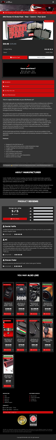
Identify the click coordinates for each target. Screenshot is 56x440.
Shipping (7, 400)
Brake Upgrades (17, 12)
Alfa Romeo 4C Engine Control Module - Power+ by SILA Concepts (8, 304)
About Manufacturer (9, 95)
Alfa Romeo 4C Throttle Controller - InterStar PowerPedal (47, 340)
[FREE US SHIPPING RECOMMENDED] (47, 292)
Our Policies (34, 400)
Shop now (7, 397)
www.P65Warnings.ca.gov (44, 165)
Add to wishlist (41, 57)
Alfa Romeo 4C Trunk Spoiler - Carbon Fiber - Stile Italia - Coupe (8, 340)
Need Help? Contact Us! (10, 412)
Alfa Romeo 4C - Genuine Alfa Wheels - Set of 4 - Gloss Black (34, 304)
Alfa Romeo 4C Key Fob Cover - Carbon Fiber (34, 340)
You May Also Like (9, 90)
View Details (8, 313)
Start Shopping (9, 12)
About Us (7, 399)
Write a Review (15, 218)
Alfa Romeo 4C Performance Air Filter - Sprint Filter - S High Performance (47, 304)
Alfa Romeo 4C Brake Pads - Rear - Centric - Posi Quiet (37, 12)
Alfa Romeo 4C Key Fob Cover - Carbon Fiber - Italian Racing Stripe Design (21, 340)
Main (6, 395)
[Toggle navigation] (53, 2)
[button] (28, 38)
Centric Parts (49, 52)
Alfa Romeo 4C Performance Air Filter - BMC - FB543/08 (8, 376)
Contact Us (33, 399)
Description (7, 82)
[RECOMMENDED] (8, 292)
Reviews (6, 86)
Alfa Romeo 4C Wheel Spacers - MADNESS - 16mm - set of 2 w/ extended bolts (21, 304)
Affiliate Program (8, 402)
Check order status (35, 397)
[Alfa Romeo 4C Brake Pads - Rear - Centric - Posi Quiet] (28, 30)
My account (33, 395)
